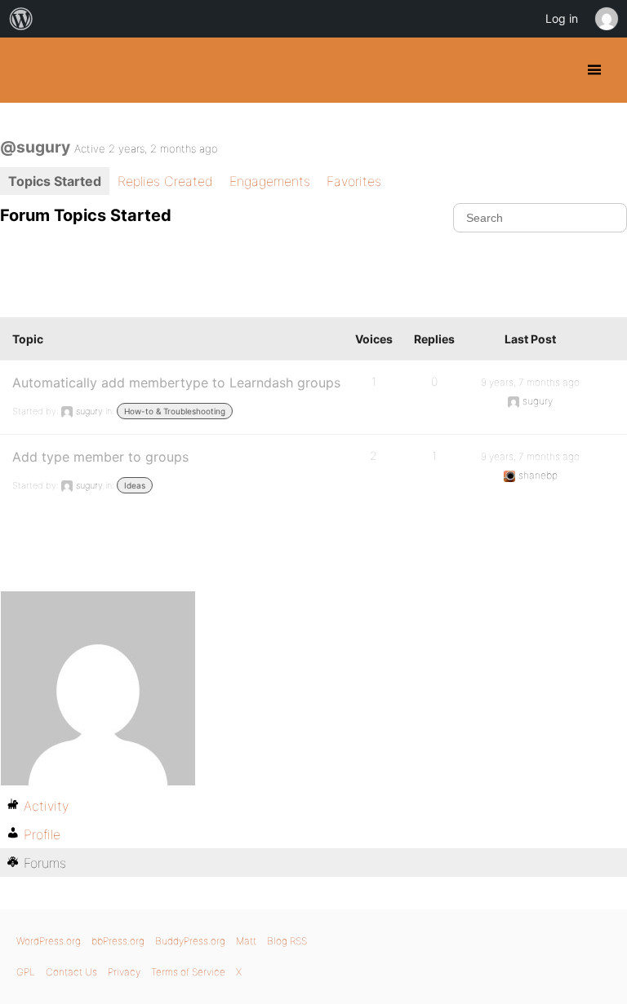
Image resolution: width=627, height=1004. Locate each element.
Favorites (354, 181)
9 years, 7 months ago (530, 382)
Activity (46, 806)
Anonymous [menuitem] (606, 19)
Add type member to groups (100, 457)
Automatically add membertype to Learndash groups (176, 382)
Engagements (269, 181)
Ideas (134, 485)
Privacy (124, 972)
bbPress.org (118, 941)
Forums (45, 863)
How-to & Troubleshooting (174, 411)
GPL (25, 972)
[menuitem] (21, 19)
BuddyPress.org (26, 70)
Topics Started (54, 181)
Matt (246, 941)
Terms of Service (188, 972)
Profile (42, 834)
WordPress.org (48, 941)
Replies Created (165, 181)
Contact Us (71, 972)
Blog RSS (287, 941)
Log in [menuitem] (561, 18)
